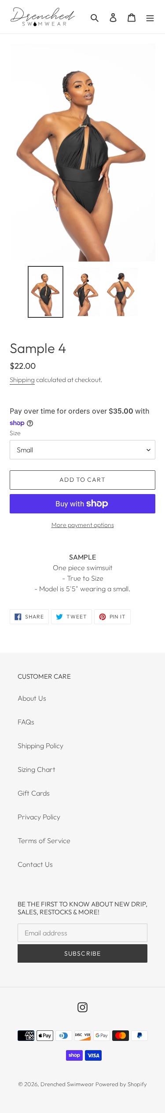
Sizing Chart (36, 769)
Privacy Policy (39, 816)
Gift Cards (34, 793)
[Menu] (150, 16)
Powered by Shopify (121, 1084)
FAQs (26, 721)
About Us (32, 698)
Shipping (22, 379)
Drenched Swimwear (67, 1084)
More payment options (82, 525)
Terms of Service (44, 840)
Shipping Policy (40, 745)
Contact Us (35, 864)
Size (15, 433)
